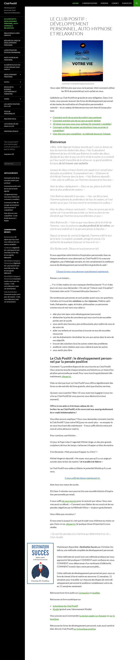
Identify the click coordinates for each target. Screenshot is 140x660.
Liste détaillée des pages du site (11, 125)
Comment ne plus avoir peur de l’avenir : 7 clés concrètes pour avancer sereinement (12, 284)
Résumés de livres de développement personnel (12, 43)
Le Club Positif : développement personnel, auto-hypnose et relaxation (11, 23)
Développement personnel (10, 76)
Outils (6, 82)
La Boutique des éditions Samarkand (12, 51)
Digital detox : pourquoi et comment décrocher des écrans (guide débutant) (12, 252)
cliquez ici (70, 524)
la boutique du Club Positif (65, 606)
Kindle (56, 609)
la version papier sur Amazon (92, 615)
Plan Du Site (127, 3)
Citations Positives (89, 3)
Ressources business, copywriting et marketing (10, 90)
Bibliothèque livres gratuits (12, 34)
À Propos (104, 3)
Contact (115, 3)
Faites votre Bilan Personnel (11, 59)
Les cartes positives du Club (12, 105)
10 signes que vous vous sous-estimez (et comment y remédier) (82, 124)
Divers (6, 99)
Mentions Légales (11, 131)
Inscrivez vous (10, 119)
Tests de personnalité (9, 113)
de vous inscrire (69, 501)
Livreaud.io (84, 592)
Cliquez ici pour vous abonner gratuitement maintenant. (82, 271)
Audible (96, 592)
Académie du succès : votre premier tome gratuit (12, 67)
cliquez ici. (66, 376)
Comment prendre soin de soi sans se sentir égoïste (77, 120)
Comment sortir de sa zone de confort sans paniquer (77, 117)
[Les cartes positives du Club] (82, 60)
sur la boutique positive (85, 628)
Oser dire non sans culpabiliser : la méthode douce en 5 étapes (82, 133)
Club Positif (10, 3)
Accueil (75, 3)
